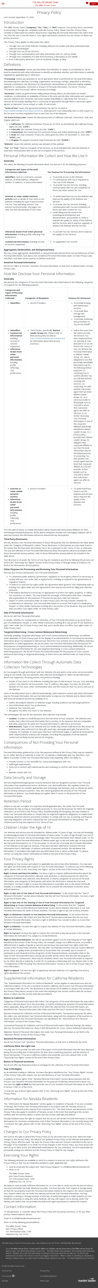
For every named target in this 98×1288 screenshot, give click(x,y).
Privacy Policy (45, 1271)
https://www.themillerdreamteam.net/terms (23, 110)
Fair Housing (6, 1276)
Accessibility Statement (48, 1276)
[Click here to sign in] (87, 3)
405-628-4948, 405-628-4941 (71, 1243)
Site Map (5, 1281)
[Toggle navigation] (3, 3)
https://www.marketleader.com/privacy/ (47, 338)
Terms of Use (7, 1271)
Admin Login (44, 1281)
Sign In (93, 4)
